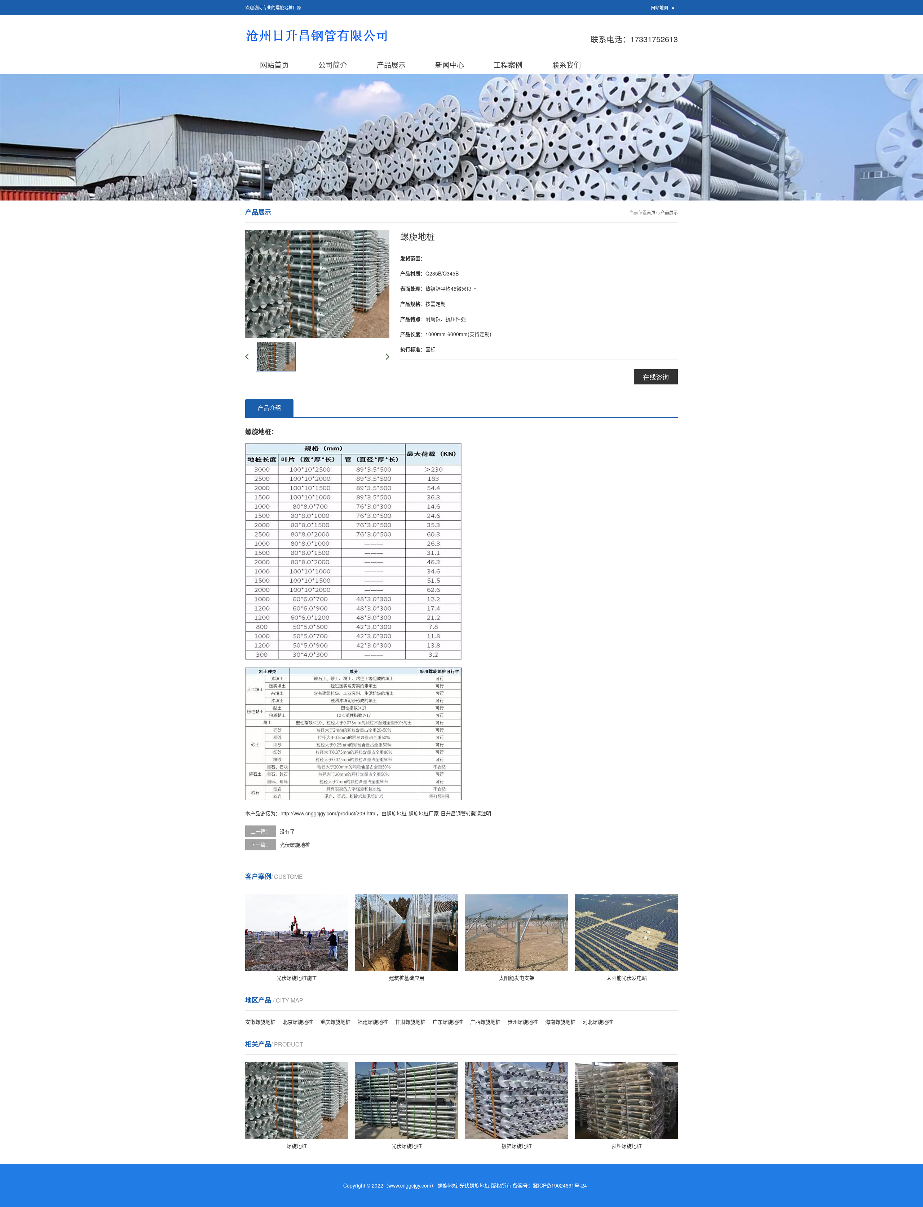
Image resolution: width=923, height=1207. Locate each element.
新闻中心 (449, 65)
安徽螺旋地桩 (260, 1021)
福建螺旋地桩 (373, 1021)
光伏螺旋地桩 (295, 844)
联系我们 (566, 65)
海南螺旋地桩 (560, 1021)
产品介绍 (269, 408)
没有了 (287, 831)
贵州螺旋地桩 (523, 1021)
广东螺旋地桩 (448, 1021)
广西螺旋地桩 (485, 1021)
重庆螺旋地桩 (335, 1021)
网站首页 (274, 65)
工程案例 (508, 65)
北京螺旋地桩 (298, 1021)
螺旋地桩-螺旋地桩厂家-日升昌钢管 (426, 813)
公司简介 (332, 65)
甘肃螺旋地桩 (410, 1021)
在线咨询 (656, 377)
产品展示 (391, 65)
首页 (651, 212)
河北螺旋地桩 (598, 1021)
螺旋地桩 (448, 1185)
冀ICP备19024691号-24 (560, 1185)
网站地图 (659, 7)
